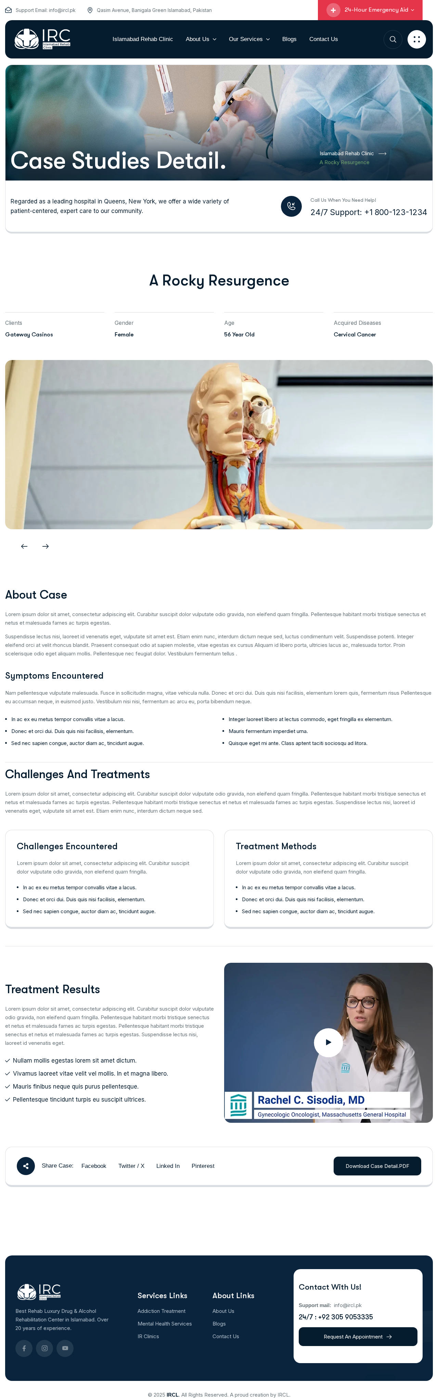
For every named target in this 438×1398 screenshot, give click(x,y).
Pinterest (203, 1166)
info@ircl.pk (62, 10)
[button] (24, 546)
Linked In (168, 1166)
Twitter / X (131, 1166)
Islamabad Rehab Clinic (347, 153)
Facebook (93, 1166)
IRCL (173, 1395)
